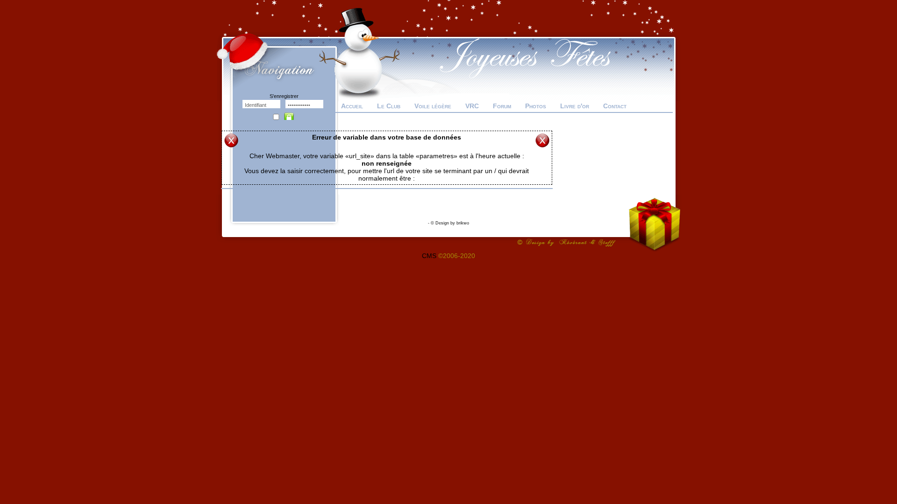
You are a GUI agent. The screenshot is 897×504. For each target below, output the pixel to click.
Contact (614, 106)
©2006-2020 (456, 255)
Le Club (388, 106)
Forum (502, 106)
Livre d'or (574, 106)
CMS (429, 255)
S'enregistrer (284, 96)
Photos (535, 106)
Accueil (352, 106)
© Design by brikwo (450, 223)
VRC (472, 106)
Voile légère (432, 106)
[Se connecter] (291, 114)
